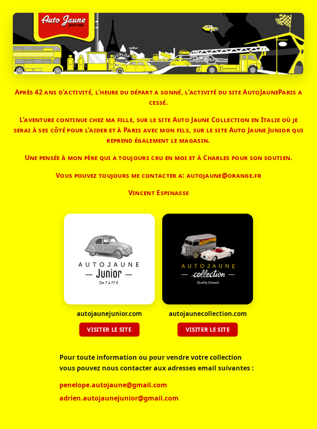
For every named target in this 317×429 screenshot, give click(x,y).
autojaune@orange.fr (224, 175)
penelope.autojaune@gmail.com (113, 384)
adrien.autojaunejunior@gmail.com (119, 398)
